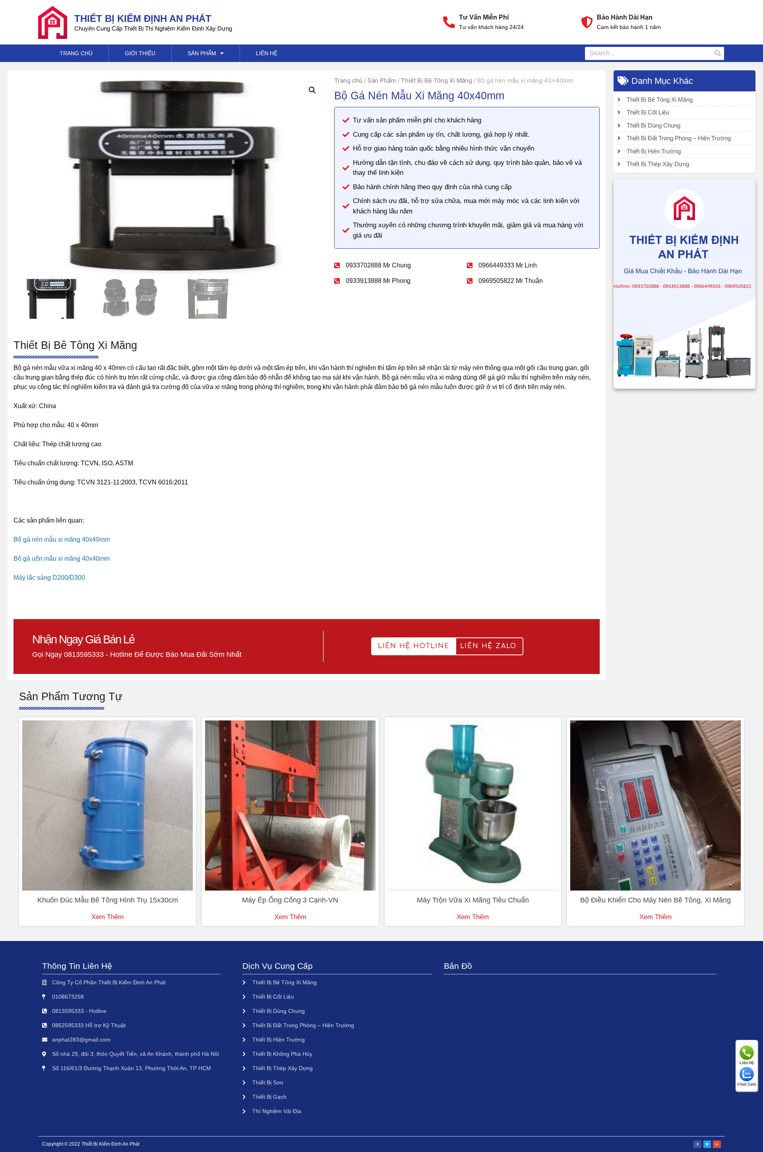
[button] (413, 646)
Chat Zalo (746, 1084)
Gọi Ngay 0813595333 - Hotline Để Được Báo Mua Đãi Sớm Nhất (137, 654)
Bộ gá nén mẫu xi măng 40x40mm (62, 539)
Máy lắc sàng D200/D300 (49, 577)
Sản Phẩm (202, 53)
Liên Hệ (266, 53)
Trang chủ (348, 80)
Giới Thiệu (140, 53)
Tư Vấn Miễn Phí (484, 17)
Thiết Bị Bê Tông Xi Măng (436, 80)
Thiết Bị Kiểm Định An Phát (142, 18)
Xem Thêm (107, 917)
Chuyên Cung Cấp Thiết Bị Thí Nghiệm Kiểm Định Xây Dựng (153, 28)
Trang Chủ (76, 53)
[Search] (717, 53)
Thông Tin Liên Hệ (77, 965)
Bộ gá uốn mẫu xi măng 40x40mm (62, 558)
